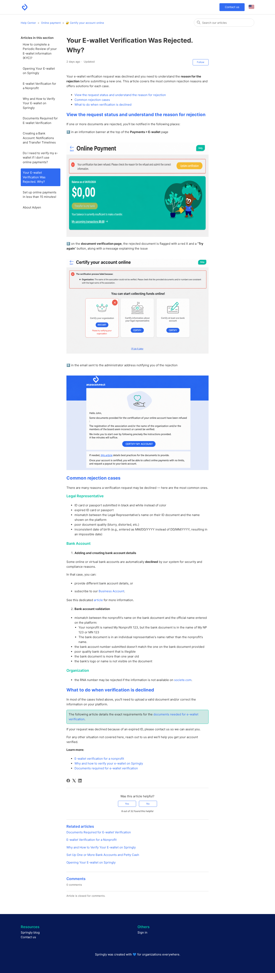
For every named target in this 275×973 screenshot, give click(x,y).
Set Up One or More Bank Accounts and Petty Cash (102, 855)
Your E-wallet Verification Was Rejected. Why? (34, 177)
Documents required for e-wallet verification (106, 768)
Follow (200, 62)
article (98, 600)
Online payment (51, 22)
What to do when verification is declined (102, 104)
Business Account (111, 591)
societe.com (182, 680)
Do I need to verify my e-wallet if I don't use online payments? (40, 157)
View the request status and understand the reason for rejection (120, 95)
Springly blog (30, 932)
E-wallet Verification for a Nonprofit (39, 86)
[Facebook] (68, 780)
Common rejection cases (92, 100)
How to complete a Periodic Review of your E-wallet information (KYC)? (40, 51)
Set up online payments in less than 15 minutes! (39, 194)
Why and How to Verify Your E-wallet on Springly (39, 103)
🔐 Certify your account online (85, 22)
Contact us (232, 7)
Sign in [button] (142, 932)
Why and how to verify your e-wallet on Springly (108, 763)
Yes (127, 803)
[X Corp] (74, 780)
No (148, 803)
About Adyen (32, 207)
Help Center (28, 22)
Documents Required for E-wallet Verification (40, 120)
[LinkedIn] (80, 780)
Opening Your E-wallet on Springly (39, 71)
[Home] (25, 7)
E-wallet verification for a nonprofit (99, 758)
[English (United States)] (251, 7)
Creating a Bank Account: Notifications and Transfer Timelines (39, 137)
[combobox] (224, 23)
